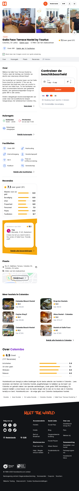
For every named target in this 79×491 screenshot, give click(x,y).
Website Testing (9, 481)
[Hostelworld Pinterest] (10, 430)
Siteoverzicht (21, 481)
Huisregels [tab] (14, 59)
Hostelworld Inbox (67, 457)
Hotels (35, 430)
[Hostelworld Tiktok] (14, 430)
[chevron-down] (19, 357)
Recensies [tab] (35, 59)
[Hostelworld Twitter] (10, 425)
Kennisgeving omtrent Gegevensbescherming (19, 476)
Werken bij (67, 435)
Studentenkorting (53, 451)
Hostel (5, 37)
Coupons (51, 476)
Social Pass (52, 425)
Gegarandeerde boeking (53, 435)
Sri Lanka (13, 43)
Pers (64, 430)
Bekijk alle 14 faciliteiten (25, 48)
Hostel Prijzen (53, 441)
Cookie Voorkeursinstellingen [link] (37, 481)
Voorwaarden (41, 476)
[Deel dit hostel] (74, 33)
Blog (49, 430)
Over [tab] (4, 59)
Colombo (5, 43)
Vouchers (59, 476)
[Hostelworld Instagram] (14, 425)
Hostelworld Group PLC (67, 425)
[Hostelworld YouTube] (5, 430)
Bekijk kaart (24, 43)
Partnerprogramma (68, 451)
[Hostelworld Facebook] (5, 425)
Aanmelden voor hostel (69, 446)
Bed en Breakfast (36, 435)
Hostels (35, 425)
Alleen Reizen (53, 446)
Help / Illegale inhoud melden (38, 451)
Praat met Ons (38, 446)
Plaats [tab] (25, 59)
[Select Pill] (45, 4)
